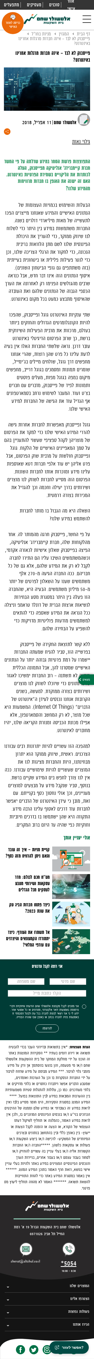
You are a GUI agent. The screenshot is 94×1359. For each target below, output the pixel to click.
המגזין (64, 33)
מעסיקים (34, 4)
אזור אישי (71, 5)
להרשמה (47, 1028)
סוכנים (54, 4)
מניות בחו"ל (41, 33)
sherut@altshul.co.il (25, 1261)
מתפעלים (11, 4)
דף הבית (83, 33)
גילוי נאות (81, 142)
